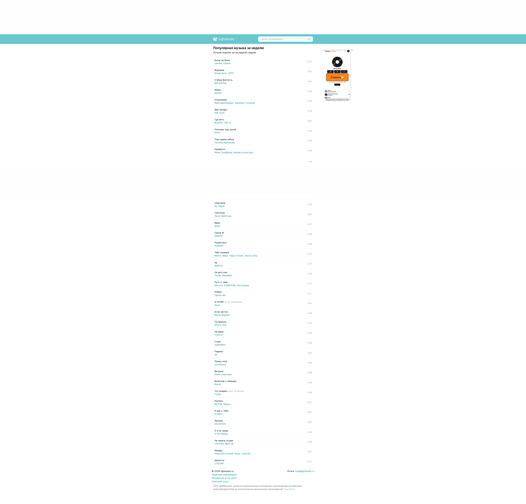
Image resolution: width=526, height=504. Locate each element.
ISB (216, 112)
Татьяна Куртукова (225, 142)
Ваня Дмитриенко (224, 102)
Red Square (243, 285)
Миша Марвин (222, 315)
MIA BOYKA (220, 83)
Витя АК (229, 443)
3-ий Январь (221, 433)
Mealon (227, 404)
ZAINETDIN (230, 285)
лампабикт (220, 344)
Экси (217, 305)
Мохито (219, 285)
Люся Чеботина (223, 216)
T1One (218, 394)
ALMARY (219, 245)
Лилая (218, 275)
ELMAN (218, 414)
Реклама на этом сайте (224, 478)
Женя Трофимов (223, 152)
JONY (231, 73)
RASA (217, 132)
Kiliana (226, 63)
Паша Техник (236, 255)
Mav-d (227, 122)
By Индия (220, 206)
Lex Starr (219, 443)
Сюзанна (250, 102)
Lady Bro (246, 453)
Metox (218, 255)
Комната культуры (243, 152)
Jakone (218, 63)
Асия (221, 112)
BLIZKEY (219, 122)
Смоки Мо (220, 295)
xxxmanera (220, 364)
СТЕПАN (219, 463)
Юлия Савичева (223, 374)
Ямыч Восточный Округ (227, 453)
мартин (218, 265)
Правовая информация (224, 474)
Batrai (218, 384)
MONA (218, 93)
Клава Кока (221, 73)
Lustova (219, 334)
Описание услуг (220, 481)
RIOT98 (218, 404)
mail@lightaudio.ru (304, 471)
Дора (217, 225)
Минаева (227, 275)
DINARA (219, 235)
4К (216, 354)
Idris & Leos (221, 324)
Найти (308, 39)
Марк (225, 255)
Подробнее (289, 489)
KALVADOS (220, 423)
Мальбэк (239, 102)
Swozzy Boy (251, 255)
